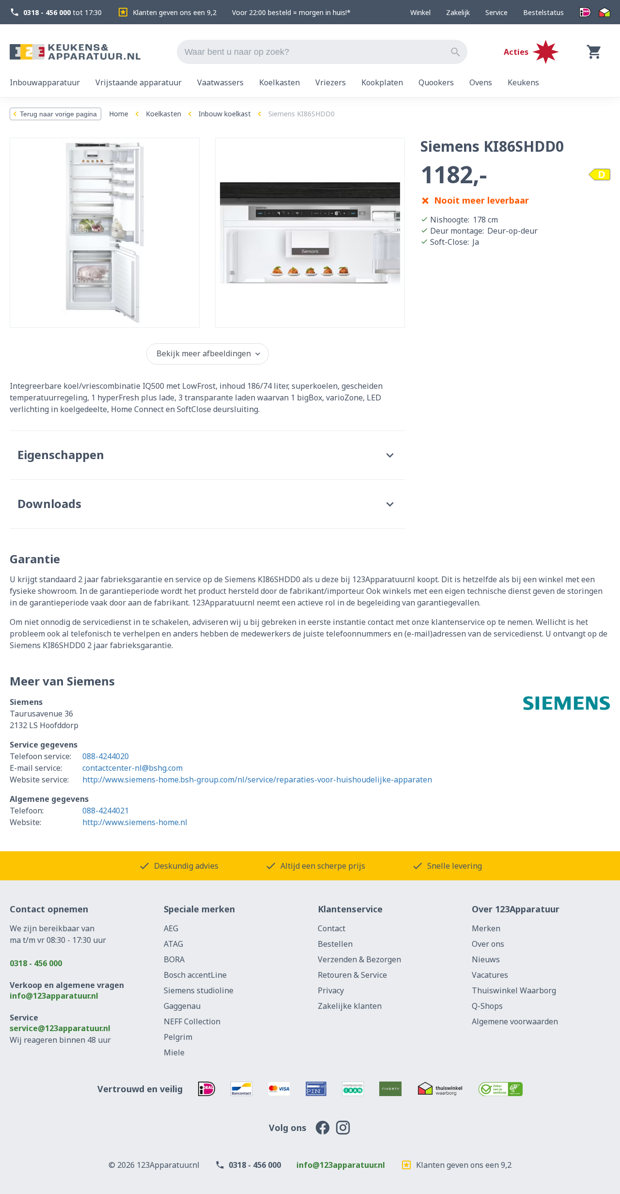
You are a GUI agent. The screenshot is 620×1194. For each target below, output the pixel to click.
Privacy (331, 990)
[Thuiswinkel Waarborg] (604, 12)
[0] (594, 52)
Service (496, 12)
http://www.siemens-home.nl (134, 822)
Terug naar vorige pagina (58, 114)
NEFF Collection (192, 1021)
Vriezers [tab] (330, 82)
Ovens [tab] (480, 82)
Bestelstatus (543, 12)
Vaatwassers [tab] (220, 82)
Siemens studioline (198, 990)
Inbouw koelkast (225, 113)
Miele (174, 1052)
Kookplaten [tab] (382, 82)
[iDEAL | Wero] (585, 12)
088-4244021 (105, 810)
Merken (486, 928)
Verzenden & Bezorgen (359, 959)
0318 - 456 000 (36, 963)
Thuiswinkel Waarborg (514, 990)
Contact (331, 928)
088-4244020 (105, 756)
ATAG (173, 944)
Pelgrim (178, 1037)
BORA (174, 959)
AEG (171, 928)
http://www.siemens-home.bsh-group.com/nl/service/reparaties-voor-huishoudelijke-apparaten (257, 779)
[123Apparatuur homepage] (75, 52)
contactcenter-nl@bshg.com (132, 768)
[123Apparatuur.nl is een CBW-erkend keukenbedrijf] (501, 1089)
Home (118, 113)
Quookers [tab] (436, 82)
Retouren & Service (352, 975)
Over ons (488, 944)
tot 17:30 (62, 12)
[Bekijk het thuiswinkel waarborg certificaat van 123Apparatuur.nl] (440, 1089)
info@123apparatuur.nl (54, 995)
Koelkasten (163, 113)
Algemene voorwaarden (515, 1021)
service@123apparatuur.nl (60, 1028)
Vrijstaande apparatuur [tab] (138, 82)
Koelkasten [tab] (279, 82)
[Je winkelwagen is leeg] (594, 52)
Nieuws (486, 959)
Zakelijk (458, 12)
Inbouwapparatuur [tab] (45, 82)
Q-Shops (487, 1006)
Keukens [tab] (523, 82)
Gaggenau (182, 1006)
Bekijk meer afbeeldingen (203, 353)
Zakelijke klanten (350, 1006)
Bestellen (335, 944)
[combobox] (322, 52)
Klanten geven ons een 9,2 (175, 12)
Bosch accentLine (195, 975)
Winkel (420, 12)
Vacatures (490, 975)
